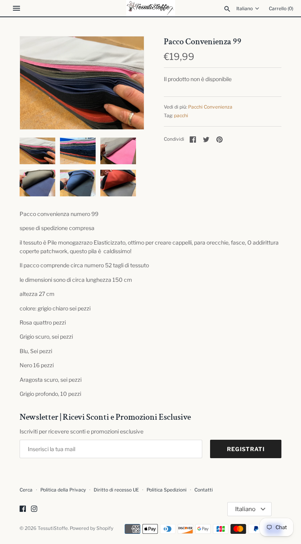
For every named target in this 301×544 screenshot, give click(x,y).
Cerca (26, 490)
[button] (127, 82)
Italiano (244, 8)
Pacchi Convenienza (210, 107)
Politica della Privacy (63, 490)
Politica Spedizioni (167, 490)
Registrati (246, 449)
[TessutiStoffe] (150, 8)
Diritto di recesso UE (116, 490)
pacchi (181, 115)
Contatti (203, 490)
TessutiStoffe (53, 528)
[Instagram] (34, 509)
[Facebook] (23, 509)
